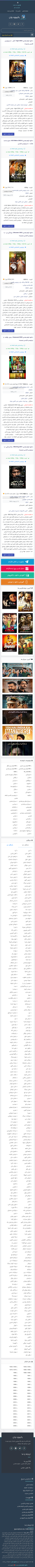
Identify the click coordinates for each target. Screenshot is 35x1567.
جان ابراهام (13, 963)
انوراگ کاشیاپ (26, 915)
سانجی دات (27, 1081)
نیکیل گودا (13, 1219)
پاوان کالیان (13, 1281)
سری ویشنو (13, 1095)
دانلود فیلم (20, 1536)
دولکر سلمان (27, 1010)
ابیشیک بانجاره (12, 859)
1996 (14, 1382)
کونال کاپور (27, 1328)
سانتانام (14, 1078)
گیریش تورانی (12, 1346)
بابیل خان (27, 948)
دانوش (28, 998)
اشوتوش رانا (13, 889)
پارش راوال (13, 1278)
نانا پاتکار (14, 1202)
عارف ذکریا (13, 1163)
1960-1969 (26, 1370)
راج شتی (28, 1028)
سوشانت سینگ (26, 1116)
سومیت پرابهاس (12, 1116)
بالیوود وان (14, 17)
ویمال (29, 1264)
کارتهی (28, 1314)
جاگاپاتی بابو (27, 969)
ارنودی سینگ (26, 883)
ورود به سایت (16, 5)
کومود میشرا (27, 1325)
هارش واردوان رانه (11, 1222)
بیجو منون (27, 957)
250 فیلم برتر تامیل (25, 766)
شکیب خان (13, 1157)
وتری (29, 1237)
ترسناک (28, 786)
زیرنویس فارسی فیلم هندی (20, 190)
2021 (27, 502)
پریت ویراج (27, 1296)
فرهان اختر (27, 1178)
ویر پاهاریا (13, 1249)
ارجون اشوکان (26, 874)
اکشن (20, 91)
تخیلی (14, 784)
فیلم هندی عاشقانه (14, 1558)
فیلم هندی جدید (23, 1558)
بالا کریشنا (27, 951)
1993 (28, 1379)
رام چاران (28, 1042)
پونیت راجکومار (12, 1299)
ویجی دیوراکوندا (26, 1243)
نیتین (15, 1213)
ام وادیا (14, 904)
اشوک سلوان (27, 892)
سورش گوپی (27, 1110)
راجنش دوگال (26, 1033)
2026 (14, 1426)
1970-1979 (12, 1370)
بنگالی (14, 778)
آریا (15, 851)
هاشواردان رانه (26, 1228)
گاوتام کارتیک (12, 1337)
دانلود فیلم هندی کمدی (9, 1550)
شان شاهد (27, 1148)
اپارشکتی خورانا (26, 927)
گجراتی (14, 834)
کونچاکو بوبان (12, 1328)
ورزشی (24, 285)
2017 (28, 1414)
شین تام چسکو (26, 1160)
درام (17, 91)
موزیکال (28, 822)
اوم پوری (28, 924)
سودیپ (14, 1104)
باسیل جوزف (13, 948)
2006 (14, 1396)
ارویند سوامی (13, 886)
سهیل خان (13, 1101)
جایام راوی (13, 974)
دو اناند (28, 1007)
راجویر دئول (27, 1036)
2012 (14, 1405)
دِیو (29, 1013)
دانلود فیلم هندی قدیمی (15, 1549)
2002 (14, 1390)
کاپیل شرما (13, 1320)
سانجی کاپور (27, 1084)
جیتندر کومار (27, 989)
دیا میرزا (18, 511)
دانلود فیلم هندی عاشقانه (27, 1549)
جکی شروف (13, 983)
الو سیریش (27, 901)
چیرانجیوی (27, 1305)
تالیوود (24, 497)
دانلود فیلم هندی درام (22, 1547)
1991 (28, 1376)
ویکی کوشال (27, 1275)
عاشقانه (30, 390)
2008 (14, 1399)
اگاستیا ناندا (13, 936)
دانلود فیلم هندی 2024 (16, 1543)
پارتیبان (28, 1278)
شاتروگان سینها (26, 1143)
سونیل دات (13, 1122)
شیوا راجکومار (12, 1160)
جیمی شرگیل (13, 992)
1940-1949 (26, 1367)
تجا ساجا (28, 960)
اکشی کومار (27, 933)
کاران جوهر (27, 1308)
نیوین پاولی (13, 1216)
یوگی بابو (28, 1355)
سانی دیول (13, 1087)
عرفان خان (13, 1166)
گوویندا (14, 1343)
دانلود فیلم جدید (16, 1540)
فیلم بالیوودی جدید (19, 1554)
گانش (29, 1337)
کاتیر (15, 1305)
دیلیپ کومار (13, 1016)
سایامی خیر (17, 105)
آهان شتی (27, 854)
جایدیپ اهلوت (26, 977)
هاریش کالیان (26, 1225)
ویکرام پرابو (13, 1269)
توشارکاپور (13, 960)
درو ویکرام (27, 1004)
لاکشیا (14, 1184)
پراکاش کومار (27, 1293)
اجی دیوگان (27, 865)
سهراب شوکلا (27, 1101)
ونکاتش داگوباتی (25, 1240)
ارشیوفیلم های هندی (12, 1533)
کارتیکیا (28, 1317)
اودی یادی (13, 921)
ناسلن (28, 1202)
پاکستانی (27, 828)
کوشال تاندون (12, 1322)
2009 (28, 1402)
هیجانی (21, 94)
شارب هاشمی (12, 1143)
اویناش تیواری (12, 924)
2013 (28, 1408)
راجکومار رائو (27, 1039)
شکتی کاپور (27, 1157)
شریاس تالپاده (12, 1154)
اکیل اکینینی (13, 933)
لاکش (28, 1184)
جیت (15, 986)
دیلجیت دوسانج (12, 1013)
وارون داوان (13, 1231)
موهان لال (27, 1196)
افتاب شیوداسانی (11, 895)
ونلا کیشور (13, 1237)
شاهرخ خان (13, 1151)
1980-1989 (26, 1373)
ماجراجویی (13, 813)
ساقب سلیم (13, 1075)
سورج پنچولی (12, 1107)
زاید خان (28, 1069)
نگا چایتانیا (27, 1213)
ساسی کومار (27, 1075)
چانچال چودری (26, 1302)
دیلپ (29, 1016)
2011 (28, 1405)
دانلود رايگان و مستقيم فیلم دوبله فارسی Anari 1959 (20, 1535)
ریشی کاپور (13, 1066)
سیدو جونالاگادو (26, 1137)
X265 (15, 772)
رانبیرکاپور (14, 1045)
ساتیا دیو (14, 1069)
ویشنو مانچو (13, 1258)
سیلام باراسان (26, 1140)
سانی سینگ (27, 1089)
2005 (28, 1396)
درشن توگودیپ (12, 998)
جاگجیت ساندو (12, 969)
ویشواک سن (13, 1261)
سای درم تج (27, 1092)
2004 (14, 1393)
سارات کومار (13, 1072)
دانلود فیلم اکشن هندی (24, 1538)
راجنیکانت (13, 1033)
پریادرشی (13, 1293)
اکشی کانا (13, 930)
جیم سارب (27, 992)
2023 (27, 193)
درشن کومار (27, 1001)
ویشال (28, 1255)
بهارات (14, 951)
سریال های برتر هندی (24, 801)
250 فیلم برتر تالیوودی (26, 1518)
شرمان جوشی (26, 1154)
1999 (28, 1387)
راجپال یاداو (13, 1036)
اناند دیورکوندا (26, 913)
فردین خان (13, 1175)
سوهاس (28, 1128)
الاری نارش (27, 898)
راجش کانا (13, 1030)
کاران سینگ (27, 1311)
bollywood (20, 1533)
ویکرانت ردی (27, 1272)
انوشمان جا (13, 915)
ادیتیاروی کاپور (12, 868)
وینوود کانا (27, 1266)
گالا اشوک (13, 1334)
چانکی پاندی (13, 1302)
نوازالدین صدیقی (12, 1210)
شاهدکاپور (27, 1151)
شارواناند (28, 1146)
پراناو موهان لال (26, 1290)
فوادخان (28, 1181)
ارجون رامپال (27, 877)
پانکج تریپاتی (26, 1281)
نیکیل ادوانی (24, 399)
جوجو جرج (13, 977)
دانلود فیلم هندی (26, 1543)
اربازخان (14, 871)
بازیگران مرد (25, 845)
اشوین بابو (13, 892)
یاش (15, 1349)
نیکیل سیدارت (26, 1219)
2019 (28, 1417)
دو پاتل (14, 1007)
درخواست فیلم (28, 1488)
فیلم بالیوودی (27, 1554)
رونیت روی (13, 1060)
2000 (14, 1387)
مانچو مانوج (13, 1190)
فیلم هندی (13, 810)
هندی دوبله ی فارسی (27, 1503)
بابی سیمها (13, 945)
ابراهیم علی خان (12, 856)
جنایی (19, 497)
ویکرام (28, 1269)
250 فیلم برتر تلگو (11, 766)
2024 (27, 96)
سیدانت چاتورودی (11, 1131)
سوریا (29, 1113)
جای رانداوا (27, 972)
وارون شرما (27, 1234)
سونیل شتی (27, 1125)
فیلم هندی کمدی (6, 1558)
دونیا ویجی (13, 1010)
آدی (29, 851)
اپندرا (15, 927)
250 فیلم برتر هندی (11, 769)
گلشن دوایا (18, 202)
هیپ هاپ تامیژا (12, 1228)
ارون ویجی (27, 886)
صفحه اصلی (25, 11)
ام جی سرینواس (26, 904)
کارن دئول (13, 1317)
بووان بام (14, 954)
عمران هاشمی (12, 1172)
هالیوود (14, 822)
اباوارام (28, 856)
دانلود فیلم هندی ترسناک (24, 1545)
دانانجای (14, 995)
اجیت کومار (13, 865)
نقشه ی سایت (10, 11)
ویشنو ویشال (27, 1261)
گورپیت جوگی (26, 1343)
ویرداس (14, 1252)
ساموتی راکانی (26, 1078)
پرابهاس (28, 1284)
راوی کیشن (27, 1051)
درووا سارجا (13, 1004)
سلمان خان (13, 1098)
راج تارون (13, 1025)
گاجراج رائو (27, 1334)
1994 (14, 1379)
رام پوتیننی (13, 1039)
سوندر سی (27, 1119)
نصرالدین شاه (26, 1210)
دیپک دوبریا (13, 1022)
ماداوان (28, 1187)
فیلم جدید (12, 1554)
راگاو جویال (27, 1054)
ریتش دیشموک (26, 1063)
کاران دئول (13, 1308)
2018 (14, 1414)
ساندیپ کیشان (26, 1087)
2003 (28, 1393)
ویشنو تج (27, 1258)
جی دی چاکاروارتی (25, 986)
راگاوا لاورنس (13, 1054)
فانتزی (28, 810)
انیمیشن (28, 775)
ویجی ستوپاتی (26, 1246)
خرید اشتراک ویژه (6, 35)
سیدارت (28, 1131)
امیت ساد (27, 910)
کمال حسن (27, 1322)
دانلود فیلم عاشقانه (17, 1542)
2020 (27, 393)
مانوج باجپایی (26, 1190)
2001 (28, 1390)
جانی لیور (27, 966)
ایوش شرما (27, 942)
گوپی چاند (27, 1346)
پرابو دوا (14, 1284)
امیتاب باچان (13, 910)
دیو (15, 1019)
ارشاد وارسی (13, 880)
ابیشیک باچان (24, 297)
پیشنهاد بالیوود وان (25, 831)
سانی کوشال (13, 1089)
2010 (14, 1402)
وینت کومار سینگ (11, 1264)
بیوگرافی (28, 781)
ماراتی (14, 816)
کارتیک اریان (13, 1314)
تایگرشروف (13, 957)
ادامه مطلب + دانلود (8, 134)
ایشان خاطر (27, 939)
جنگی (15, 789)
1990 (14, 1373)
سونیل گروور (13, 1125)
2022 (14, 1420)
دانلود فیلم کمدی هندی (27, 1552)
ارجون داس (13, 874)
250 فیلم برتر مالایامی (24, 769)
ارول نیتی (13, 883)
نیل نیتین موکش (26, 1216)
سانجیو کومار (13, 1084)
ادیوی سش (27, 871)
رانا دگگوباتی (27, 1045)
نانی (29, 1205)
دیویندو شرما (24, 105)
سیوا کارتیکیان (12, 1140)
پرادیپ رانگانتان (12, 1287)
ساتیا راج (28, 1072)
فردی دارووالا (27, 1175)
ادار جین (28, 868)
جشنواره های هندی (27, 1509)
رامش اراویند (13, 1042)
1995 (28, 1382)
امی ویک (14, 907)
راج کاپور (14, 1028)
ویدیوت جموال (26, 1249)
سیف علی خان (12, 1137)
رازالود (28, 795)
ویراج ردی (27, 1252)
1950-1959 (12, 1367)
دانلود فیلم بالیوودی (14, 1538)
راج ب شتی (27, 1025)
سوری (14, 1110)
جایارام (28, 974)
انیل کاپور (28, 921)
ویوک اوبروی (13, 1266)
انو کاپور (14, 913)
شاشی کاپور (13, 1146)
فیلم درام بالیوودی (14, 1556)
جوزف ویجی (27, 980)
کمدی (28, 834)
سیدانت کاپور (27, 1134)
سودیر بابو (27, 1104)
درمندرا (14, 1001)
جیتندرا (14, 989)
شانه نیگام (13, 1148)
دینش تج (27, 1019)
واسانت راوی (13, 1234)
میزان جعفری (12, 1199)
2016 (14, 1411)
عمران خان (27, 1172)
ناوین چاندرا (27, 1207)
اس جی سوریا (26, 889)
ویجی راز (14, 1243)
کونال (15, 1325)
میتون (28, 1199)
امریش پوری (27, 907)
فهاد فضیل (13, 1178)
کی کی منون (27, 1331)
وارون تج (28, 1231)
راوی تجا (14, 1048)
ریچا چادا (25, 401)
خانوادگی (27, 792)
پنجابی (14, 828)
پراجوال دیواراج (26, 1287)
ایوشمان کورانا (12, 942)
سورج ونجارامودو (25, 1107)
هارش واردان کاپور (25, 1222)
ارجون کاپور (27, 880)
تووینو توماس (26, 963)
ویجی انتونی (13, 1240)
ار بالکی (25, 294)
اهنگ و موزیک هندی (10, 775)
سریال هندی (12, 801)
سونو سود (13, 1119)
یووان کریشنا (13, 1352)
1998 (14, 1385)
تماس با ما (18, 11)
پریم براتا (14, 1296)
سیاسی (14, 804)
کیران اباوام (13, 1331)
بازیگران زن (10, 845)
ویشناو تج (13, 1255)
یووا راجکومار (27, 1352)
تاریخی (14, 781)
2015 (28, 1411)
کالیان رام (28, 1320)
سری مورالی (27, 1095)
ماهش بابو (13, 1193)
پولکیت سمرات (26, 1299)
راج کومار (28, 1030)
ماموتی (14, 1187)
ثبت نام (16, 8)
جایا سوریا (13, 972)
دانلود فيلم (25, 1536)
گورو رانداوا (13, 1340)
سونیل (28, 1122)
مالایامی (28, 819)
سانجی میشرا (12, 1081)
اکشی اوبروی (27, 930)
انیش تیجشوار (12, 918)
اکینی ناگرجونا (24, 511)
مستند (14, 819)
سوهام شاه (13, 1128)
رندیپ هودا (27, 1057)
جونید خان (13, 980)
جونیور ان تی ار (26, 983)
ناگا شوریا (14, 1207)
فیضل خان (13, 1181)
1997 (28, 1385)
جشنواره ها (13, 786)
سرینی (28, 1098)
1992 (14, 1376)
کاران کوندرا (13, 1311)
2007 (28, 1399)
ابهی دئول (27, 859)
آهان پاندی (13, 854)
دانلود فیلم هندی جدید (12, 1545)
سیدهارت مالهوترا (11, 1134)
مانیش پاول (27, 1193)
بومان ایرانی (27, 954)
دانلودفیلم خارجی (26, 1542)
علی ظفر (28, 1169)
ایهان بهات (13, 939)
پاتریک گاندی (10, 105)
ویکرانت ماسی (12, 1272)
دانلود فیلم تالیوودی (24, 1540)
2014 (14, 1408)
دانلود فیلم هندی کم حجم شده (22, 1550)
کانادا (15, 831)
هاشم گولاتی (13, 1225)
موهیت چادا (13, 1196)
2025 (28, 1426)
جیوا (29, 995)
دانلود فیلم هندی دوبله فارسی (10, 1547)
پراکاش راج (13, 1290)
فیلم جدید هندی (22, 1556)
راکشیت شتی (12, 1051)
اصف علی (27, 895)
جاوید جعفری (12, 966)
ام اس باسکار (13, 901)
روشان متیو (27, 1060)
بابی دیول (27, 945)
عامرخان (28, 1166)
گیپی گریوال (27, 1349)
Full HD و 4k (25, 91)
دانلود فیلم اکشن (14, 1536)
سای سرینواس (12, 1092)
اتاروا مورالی (13, 862)
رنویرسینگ (13, 1057)
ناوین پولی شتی (12, 1205)
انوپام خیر (27, 918)
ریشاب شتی (27, 1066)
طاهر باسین (27, 1163)
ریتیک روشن (13, 1063)
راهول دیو (27, 1048)
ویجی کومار (13, 1246)
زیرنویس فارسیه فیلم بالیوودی (15, 1552)
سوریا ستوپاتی (12, 1113)
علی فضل (13, 1169)
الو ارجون (14, 898)
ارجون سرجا (13, 877)
